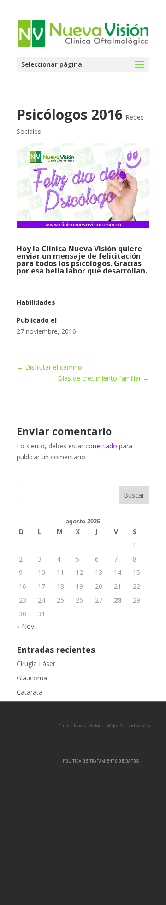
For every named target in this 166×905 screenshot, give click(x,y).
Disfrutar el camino (49, 367)
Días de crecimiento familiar (103, 378)
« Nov (25, 626)
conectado (101, 445)
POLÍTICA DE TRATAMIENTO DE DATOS (100, 761)
